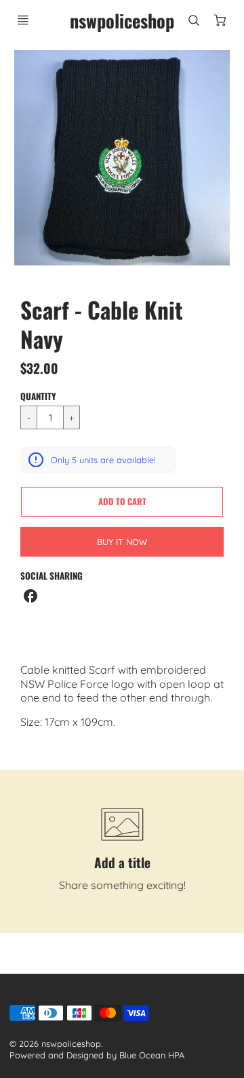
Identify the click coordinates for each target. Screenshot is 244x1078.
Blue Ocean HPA (151, 1055)
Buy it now (122, 541)
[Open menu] (23, 20)
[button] (122, 502)
